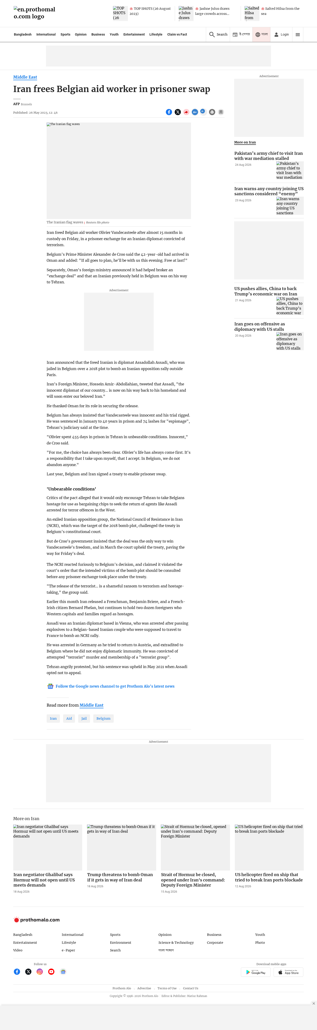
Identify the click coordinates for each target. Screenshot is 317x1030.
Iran (53, 718)
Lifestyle (155, 34)
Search (115, 950)
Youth (114, 34)
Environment (120, 943)
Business (98, 34)
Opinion (81, 34)
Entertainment (134, 34)
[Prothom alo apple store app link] (288, 972)
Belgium (103, 718)
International (46, 34)
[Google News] (63, 972)
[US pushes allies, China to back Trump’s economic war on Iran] (290, 306)
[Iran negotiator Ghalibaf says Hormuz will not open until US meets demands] (47, 848)
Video (18, 950)
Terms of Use (167, 988)
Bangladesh (23, 34)
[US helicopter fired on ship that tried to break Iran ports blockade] (269, 848)
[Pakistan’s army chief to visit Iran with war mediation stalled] (290, 170)
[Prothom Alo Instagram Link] (41, 972)
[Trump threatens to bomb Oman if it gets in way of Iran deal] (121, 848)
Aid (69, 718)
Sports (65, 34)
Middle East (25, 77)
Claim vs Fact (177, 34)
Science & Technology (176, 943)
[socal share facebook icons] (169, 115)
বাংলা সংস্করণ (166, 950)
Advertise (144, 988)
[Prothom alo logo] (36, 921)
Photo (260, 943)
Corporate (215, 943)
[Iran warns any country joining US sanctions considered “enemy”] (290, 206)
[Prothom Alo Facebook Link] (19, 972)
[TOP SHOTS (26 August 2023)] (120, 13)
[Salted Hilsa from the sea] (252, 13)
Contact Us (190, 988)
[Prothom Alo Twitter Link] (30, 972)
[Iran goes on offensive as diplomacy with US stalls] (290, 341)
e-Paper (68, 950)
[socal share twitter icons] (178, 115)
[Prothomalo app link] (255, 972)
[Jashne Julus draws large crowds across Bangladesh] (186, 13)
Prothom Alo (122, 988)
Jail (84, 718)
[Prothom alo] (36, 13)
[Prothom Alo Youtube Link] (53, 972)
